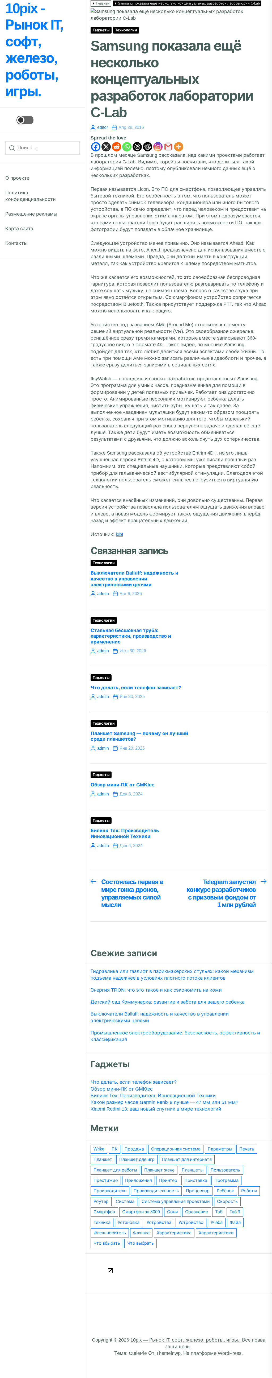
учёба (217, 1222)
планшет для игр (137, 1159)
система (125, 1201)
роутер (101, 1201)
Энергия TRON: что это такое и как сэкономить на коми (156, 990)
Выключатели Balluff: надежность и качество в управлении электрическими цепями (134, 578)
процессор (198, 1191)
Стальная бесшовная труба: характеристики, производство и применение (131, 636)
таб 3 (235, 1212)
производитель (110, 1191)
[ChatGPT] (147, 146)
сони (172, 1212)
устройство (190, 1222)
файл (235, 1222)
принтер (168, 1180)
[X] (106, 146)
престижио (106, 1180)
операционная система (176, 1149)
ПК (114, 1149)
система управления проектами (176, 1201)
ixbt (119, 534)
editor (102, 127)
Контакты (16, 243)
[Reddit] (116, 146)
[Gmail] (168, 146)
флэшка (141, 1233)
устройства (159, 1222)
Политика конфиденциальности (30, 196)
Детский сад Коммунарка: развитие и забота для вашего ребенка (168, 1002)
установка (128, 1222)
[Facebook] (95, 146)
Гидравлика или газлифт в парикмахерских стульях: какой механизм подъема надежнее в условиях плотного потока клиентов (172, 975)
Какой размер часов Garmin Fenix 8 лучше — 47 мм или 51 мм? (164, 1102)
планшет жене (159, 1170)
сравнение (196, 1212)
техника (102, 1222)
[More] (178, 146)
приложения (138, 1180)
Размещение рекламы (31, 214)
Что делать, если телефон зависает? (136, 687)
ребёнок (225, 1191)
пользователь (225, 1170)
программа (226, 1180)
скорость (227, 1201)
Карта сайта (19, 228)
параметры (220, 1149)
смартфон (104, 1212)
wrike (99, 1149)
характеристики (216, 1233)
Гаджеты (101, 30)
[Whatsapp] (126, 146)
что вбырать (107, 1243)
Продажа (134, 1149)
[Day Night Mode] (19, 120)
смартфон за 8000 (141, 1212)
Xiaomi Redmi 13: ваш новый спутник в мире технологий (156, 1109)
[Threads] (137, 146)
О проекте (17, 178)
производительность (156, 1191)
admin (103, 593)
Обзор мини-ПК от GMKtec (122, 784)
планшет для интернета (187, 1159)
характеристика (174, 1233)
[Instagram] (158, 146)
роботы (249, 1191)
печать (246, 1149)
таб (218, 1212)
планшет (103, 1159)
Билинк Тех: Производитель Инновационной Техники (125, 833)
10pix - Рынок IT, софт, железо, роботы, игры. (34, 50)
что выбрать (140, 1243)
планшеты (192, 1170)
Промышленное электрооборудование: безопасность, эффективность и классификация (175, 1036)
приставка (195, 1180)
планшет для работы (115, 1170)
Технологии (126, 30)
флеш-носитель (110, 1233)
